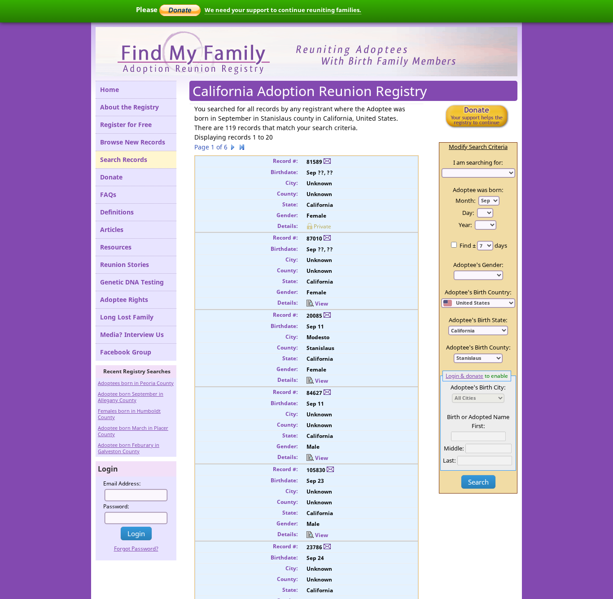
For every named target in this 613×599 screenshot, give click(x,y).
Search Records (123, 159)
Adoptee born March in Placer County (133, 430)
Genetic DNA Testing (132, 282)
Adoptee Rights (124, 299)
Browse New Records (132, 142)
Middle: (454, 448)
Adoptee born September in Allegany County (130, 396)
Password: (116, 506)
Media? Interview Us (132, 334)
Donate (111, 177)
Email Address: (122, 483)
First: (478, 426)
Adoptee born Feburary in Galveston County (128, 448)
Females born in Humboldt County (129, 413)
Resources (115, 247)
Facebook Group (125, 352)
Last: (449, 460)
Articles (111, 229)
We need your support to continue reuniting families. (283, 10)
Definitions (117, 212)
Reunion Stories (124, 264)
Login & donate (464, 375)
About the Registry (129, 107)
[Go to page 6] (241, 148)
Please (147, 9)
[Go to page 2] (232, 148)
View (321, 303)
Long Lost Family (126, 317)
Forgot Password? (136, 548)
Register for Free (126, 124)
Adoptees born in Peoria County (136, 383)
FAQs (108, 194)
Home (109, 89)
